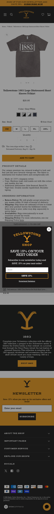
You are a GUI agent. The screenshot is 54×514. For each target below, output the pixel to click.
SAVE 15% (27, 276)
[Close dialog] (49, 229)
